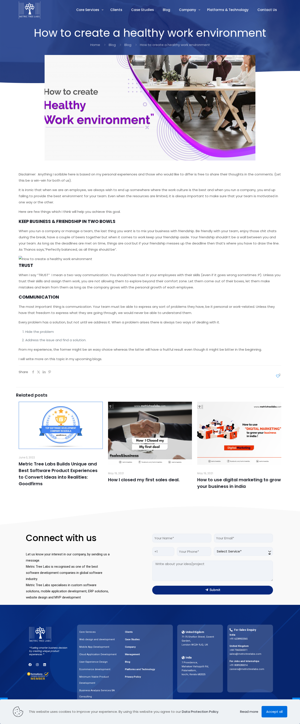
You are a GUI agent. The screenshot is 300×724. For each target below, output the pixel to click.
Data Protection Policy (200, 711)
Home (95, 44)
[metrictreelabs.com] (30, 10)
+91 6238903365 (239, 638)
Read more (249, 711)
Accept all (274, 711)
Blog (112, 44)
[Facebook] (30, 665)
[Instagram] (37, 665)
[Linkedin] (45, 665)
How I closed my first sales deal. (144, 480)
